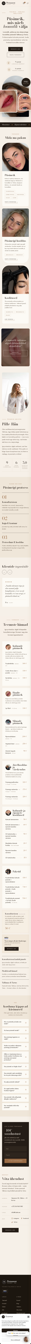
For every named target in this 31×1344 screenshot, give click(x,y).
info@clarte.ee (15, 1212)
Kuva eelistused (15, 1340)
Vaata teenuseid (15, 55)
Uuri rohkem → (10, 319)
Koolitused (4, 1313)
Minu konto (19, 1310)
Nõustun (15, 1330)
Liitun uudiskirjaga (15, 1161)
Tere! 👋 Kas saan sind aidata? (17, 1333)
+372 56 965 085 (17, 1206)
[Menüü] (27, 3)
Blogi (18, 1303)
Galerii (4, 1307)
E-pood (18, 1300)
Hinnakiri (4, 1303)
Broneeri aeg (15, 49)
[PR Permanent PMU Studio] (8, 3)
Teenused (4, 1300)
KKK (3, 1310)
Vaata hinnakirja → (11, 202)
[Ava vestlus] (26, 1339)
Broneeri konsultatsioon (15, 353)
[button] (28, 1317)
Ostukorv (19, 1307)
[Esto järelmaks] (15, 938)
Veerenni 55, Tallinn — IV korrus (19, 1199)
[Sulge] (27, 1333)
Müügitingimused (21, 1313)
